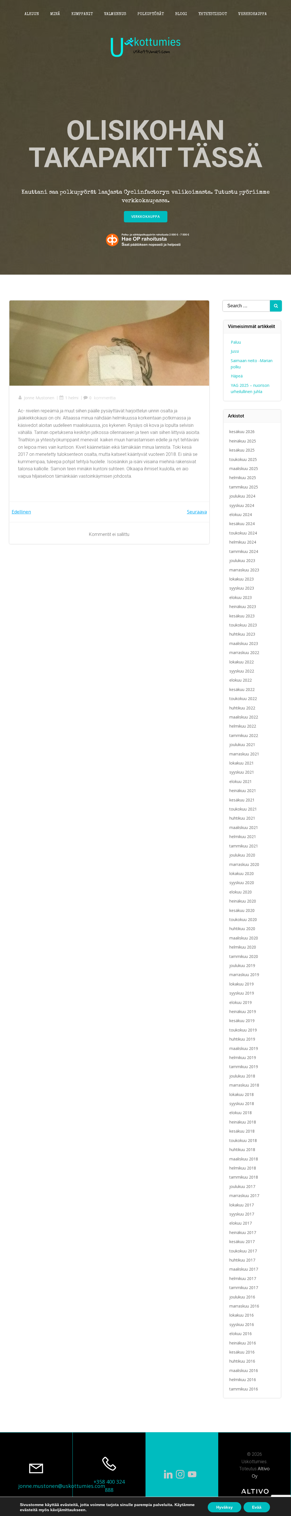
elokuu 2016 (240, 1333)
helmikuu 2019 (242, 1057)
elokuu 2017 (240, 1223)
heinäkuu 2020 (242, 901)
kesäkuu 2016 (242, 1352)
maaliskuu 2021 (243, 827)
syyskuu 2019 (241, 993)
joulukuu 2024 (242, 496)
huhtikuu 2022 (242, 708)
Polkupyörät (151, 14)
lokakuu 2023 (241, 579)
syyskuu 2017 (241, 1214)
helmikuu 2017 (242, 1278)
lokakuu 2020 (241, 873)
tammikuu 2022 (243, 735)
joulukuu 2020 (242, 855)
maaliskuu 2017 (243, 1269)
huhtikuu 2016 (242, 1361)
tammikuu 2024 (243, 551)
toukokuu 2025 (243, 459)
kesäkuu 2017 (242, 1241)
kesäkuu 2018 (242, 1131)
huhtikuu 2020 (242, 928)
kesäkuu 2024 (242, 523)
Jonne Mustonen (39, 397)
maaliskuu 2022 (243, 717)
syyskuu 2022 (241, 671)
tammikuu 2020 (243, 956)
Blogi (181, 14)
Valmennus (115, 14)
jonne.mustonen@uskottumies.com (61, 1485)
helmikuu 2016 (242, 1379)
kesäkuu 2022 (242, 689)
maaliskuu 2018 (243, 1159)
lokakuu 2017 (241, 1205)
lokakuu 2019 (241, 984)
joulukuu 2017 (242, 1186)
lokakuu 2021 (241, 763)
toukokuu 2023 (243, 625)
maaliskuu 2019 (243, 1048)
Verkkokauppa (252, 14)
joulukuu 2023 (242, 560)
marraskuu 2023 (244, 570)
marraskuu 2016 (244, 1306)
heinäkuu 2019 (242, 1011)
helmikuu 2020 (242, 947)
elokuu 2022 (240, 680)
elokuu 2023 (240, 597)
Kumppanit (82, 14)
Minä (55, 14)
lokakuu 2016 (241, 1315)
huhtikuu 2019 (242, 1039)
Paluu (236, 342)
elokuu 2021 (240, 781)
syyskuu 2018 (241, 1103)
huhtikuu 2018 (242, 1149)
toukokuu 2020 (243, 919)
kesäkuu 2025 (242, 450)
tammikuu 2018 (243, 1177)
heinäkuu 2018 (242, 1122)
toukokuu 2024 (243, 533)
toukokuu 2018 (243, 1140)
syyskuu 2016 (241, 1324)
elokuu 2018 (240, 1112)
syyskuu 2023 (241, 588)
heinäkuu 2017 (242, 1232)
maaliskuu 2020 (243, 938)
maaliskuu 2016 (243, 1370)
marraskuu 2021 (244, 754)
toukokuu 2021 (243, 809)
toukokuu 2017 (243, 1251)
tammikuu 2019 (243, 1066)
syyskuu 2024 (241, 505)
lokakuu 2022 (241, 662)
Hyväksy (224, 1507)
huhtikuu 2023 (242, 634)
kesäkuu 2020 (242, 910)
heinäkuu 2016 (242, 1343)
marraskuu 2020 (244, 864)
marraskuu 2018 (244, 1085)
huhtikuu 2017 (242, 1260)
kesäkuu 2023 (242, 616)
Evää (256, 1507)
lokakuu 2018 (241, 1094)
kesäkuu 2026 (242, 431)
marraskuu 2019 (244, 974)
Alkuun (31, 14)
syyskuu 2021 (241, 772)
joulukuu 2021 (242, 744)
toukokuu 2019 (243, 1030)
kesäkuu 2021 (242, 800)
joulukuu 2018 (242, 1076)
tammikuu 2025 (243, 487)
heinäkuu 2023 (242, 606)
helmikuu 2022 (242, 726)
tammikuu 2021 (243, 846)
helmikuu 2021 (242, 836)
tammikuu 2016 (243, 1389)
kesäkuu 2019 (242, 1020)
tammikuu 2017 (243, 1287)
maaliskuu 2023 (243, 643)
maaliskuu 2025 (243, 468)
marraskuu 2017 (244, 1195)
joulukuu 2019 (242, 965)
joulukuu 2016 (242, 1297)
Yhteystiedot (212, 14)
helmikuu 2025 (242, 477)
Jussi (235, 351)
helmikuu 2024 (242, 542)
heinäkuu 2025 (242, 441)
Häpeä (237, 376)
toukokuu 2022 (243, 698)
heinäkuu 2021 (242, 790)
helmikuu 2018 (242, 1168)
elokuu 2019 (240, 1002)
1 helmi (71, 397)
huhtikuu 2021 (242, 818)
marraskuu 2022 (244, 652)
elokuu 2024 (240, 514)
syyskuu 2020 (241, 882)
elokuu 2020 (240, 892)
